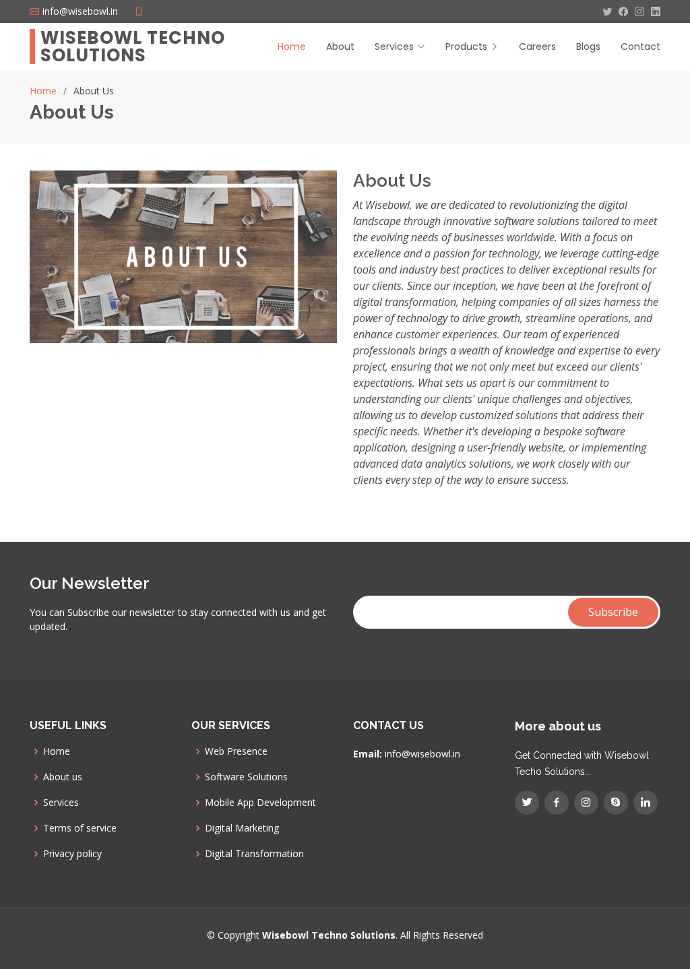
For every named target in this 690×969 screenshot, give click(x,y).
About (340, 46)
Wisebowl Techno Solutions (132, 46)
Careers (537, 46)
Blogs (588, 46)
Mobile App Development (260, 802)
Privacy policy (72, 853)
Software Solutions (246, 777)
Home (292, 46)
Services (61, 802)
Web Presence (236, 751)
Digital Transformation (254, 853)
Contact (640, 46)
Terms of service (80, 828)
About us (62, 777)
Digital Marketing (242, 828)
